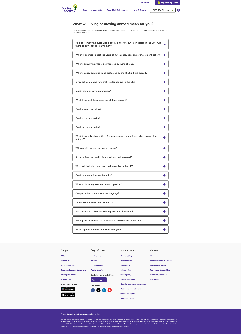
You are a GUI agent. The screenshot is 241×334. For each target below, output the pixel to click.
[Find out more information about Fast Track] (178, 10)
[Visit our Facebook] (93, 290)
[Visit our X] (98, 290)
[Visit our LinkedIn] (104, 290)
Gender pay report (127, 293)
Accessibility (125, 265)
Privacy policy (125, 270)
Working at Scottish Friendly (161, 261)
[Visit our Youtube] (110, 290)
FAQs (63, 256)
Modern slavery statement (130, 289)
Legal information (127, 298)
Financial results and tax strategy (133, 284)
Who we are (154, 256)
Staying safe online (68, 275)
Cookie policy (125, 275)
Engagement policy (127, 279)
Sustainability (155, 279)
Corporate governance (158, 275)
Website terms (126, 261)
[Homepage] (69, 14)
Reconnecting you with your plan (73, 270)
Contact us (65, 261)
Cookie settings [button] (126, 256)
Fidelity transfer (97, 270)
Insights (94, 261)
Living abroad (66, 279)
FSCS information (67, 265)
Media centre (96, 256)
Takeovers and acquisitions (160, 270)
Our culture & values (158, 265)
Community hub (97, 265)
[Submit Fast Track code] (172, 10)
